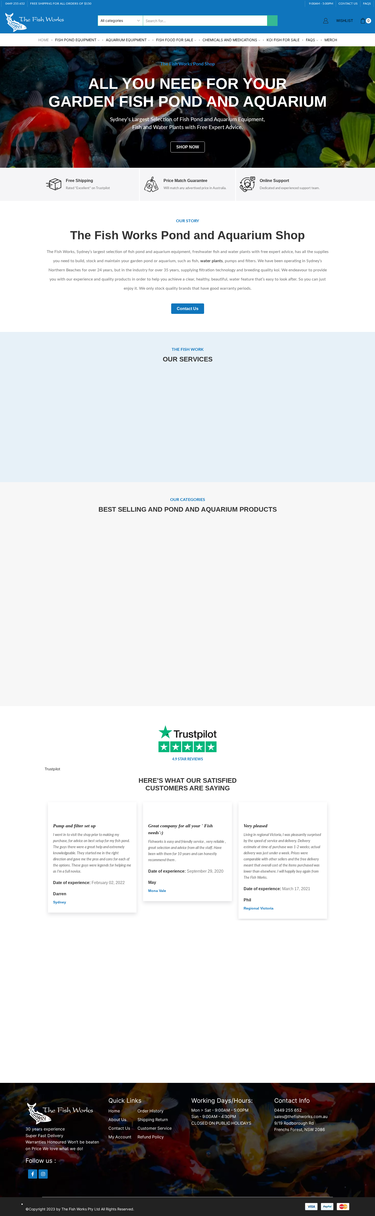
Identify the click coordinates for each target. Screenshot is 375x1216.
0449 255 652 (288, 1111)
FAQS (367, 3)
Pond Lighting (342, 661)
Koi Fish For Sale (283, 39)
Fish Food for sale (174, 39)
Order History (151, 1111)
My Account (119, 1137)
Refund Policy (151, 1137)
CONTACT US (348, 3)
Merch (330, 39)
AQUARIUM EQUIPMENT (126, 39)
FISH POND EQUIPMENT (75, 39)
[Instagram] (43, 1174)
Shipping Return (153, 1120)
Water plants (103, 662)
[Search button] (272, 20)
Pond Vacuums (271, 578)
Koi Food (32, 662)
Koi (342, 579)
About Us (117, 1120)
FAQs (310, 39)
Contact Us (119, 1129)
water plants (211, 261)
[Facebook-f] (32, 1174)
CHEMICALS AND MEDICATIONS (230, 39)
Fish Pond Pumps (104, 578)
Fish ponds (271, 661)
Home (43, 39)
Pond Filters (32, 579)
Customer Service (155, 1129)
